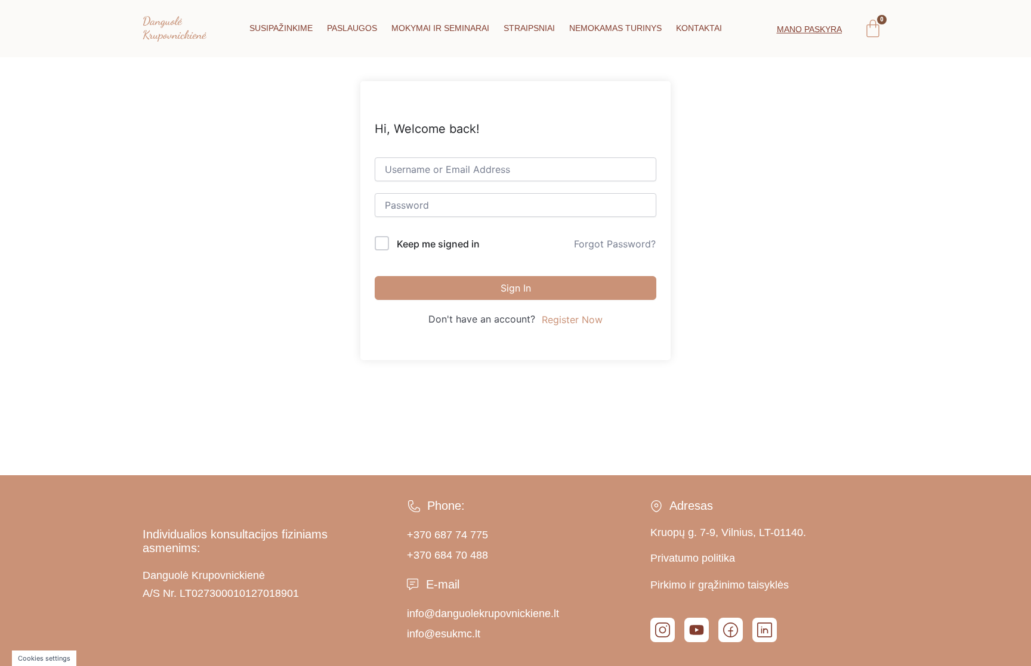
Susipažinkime (281, 28)
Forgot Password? (615, 244)
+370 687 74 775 (447, 535)
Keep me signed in (438, 244)
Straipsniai (529, 28)
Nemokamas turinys (615, 28)
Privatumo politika (692, 558)
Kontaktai (699, 28)
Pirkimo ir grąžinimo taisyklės (719, 585)
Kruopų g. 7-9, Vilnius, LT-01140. (728, 532)
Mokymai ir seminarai (440, 28)
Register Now (572, 320)
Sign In (516, 288)
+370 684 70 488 (447, 555)
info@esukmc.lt (443, 634)
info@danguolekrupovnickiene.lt (483, 613)
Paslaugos (352, 28)
